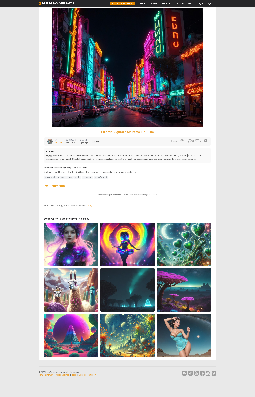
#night (77, 177)
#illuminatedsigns (52, 177)
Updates (82, 375)
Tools (180, 3)
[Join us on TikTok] (190, 373)
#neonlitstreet (67, 177)
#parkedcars (87, 177)
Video (142, 3)
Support (92, 375)
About (190, 3)
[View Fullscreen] (199, 121)
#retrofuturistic (101, 177)
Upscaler (167, 3)
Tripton (58, 142)
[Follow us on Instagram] (208, 373)
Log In (91, 205)
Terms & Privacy (46, 375)
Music (154, 3)
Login (200, 3)
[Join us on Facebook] (202, 373)
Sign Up (210, 3)
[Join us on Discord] (184, 373)
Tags (74, 375)
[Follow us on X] (214, 373)
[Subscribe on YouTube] (196, 373)
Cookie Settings (62, 375)
